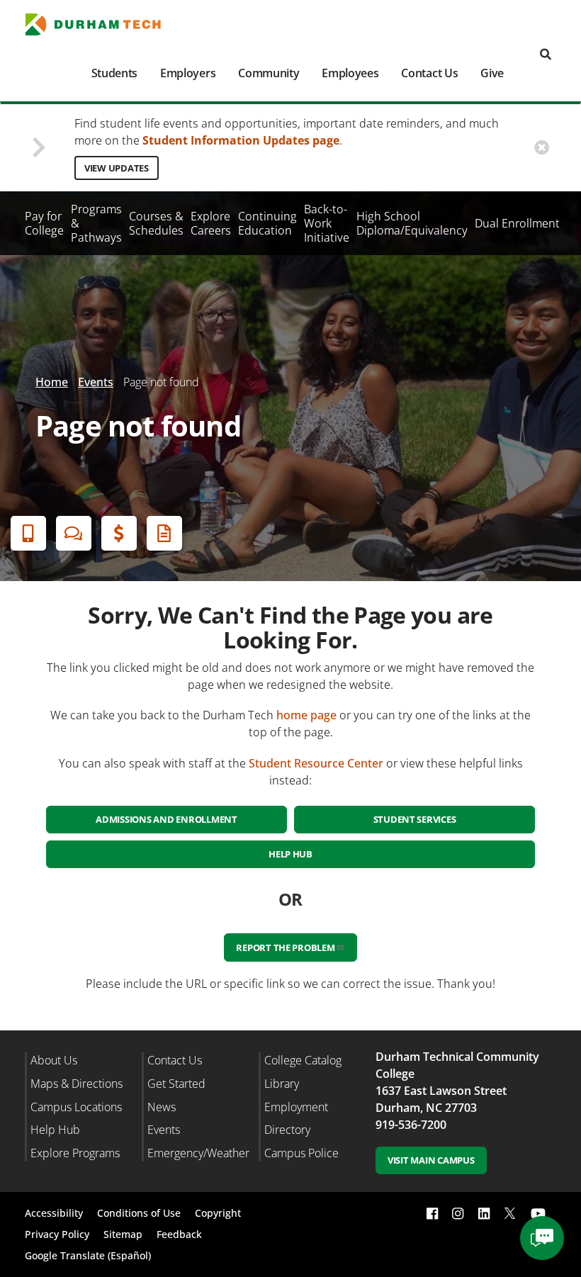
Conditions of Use (139, 1213)
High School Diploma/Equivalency (412, 223)
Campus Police (301, 1153)
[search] (545, 55)
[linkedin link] (484, 1213)
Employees (350, 73)
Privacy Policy (57, 1234)
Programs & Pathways (96, 223)
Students (114, 73)
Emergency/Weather (198, 1153)
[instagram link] (457, 1213)
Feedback (179, 1234)
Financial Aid (119, 533)
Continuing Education (267, 223)
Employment (296, 1107)
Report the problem (285, 947)
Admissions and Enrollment (166, 819)
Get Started (176, 1083)
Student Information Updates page (240, 140)
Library (281, 1083)
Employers (187, 73)
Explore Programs (75, 1153)
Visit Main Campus (431, 1160)
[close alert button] (541, 147)
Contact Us (429, 73)
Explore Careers (211, 223)
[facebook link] (432, 1213)
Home (51, 382)
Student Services (414, 819)
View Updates (116, 168)
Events (95, 382)
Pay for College (44, 223)
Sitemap (122, 1234)
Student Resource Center (316, 763)
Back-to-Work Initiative (326, 223)
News (161, 1107)
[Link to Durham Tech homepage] (102, 24)
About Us (53, 1060)
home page (306, 715)
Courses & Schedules (156, 223)
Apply (28, 533)
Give (492, 73)
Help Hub (290, 854)
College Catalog (303, 1060)
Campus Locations (76, 1107)
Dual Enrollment (517, 223)
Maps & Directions (76, 1083)
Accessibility (54, 1213)
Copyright (218, 1213)
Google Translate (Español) (88, 1255)
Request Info (164, 533)
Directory (287, 1129)
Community (268, 73)
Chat (73, 533)
